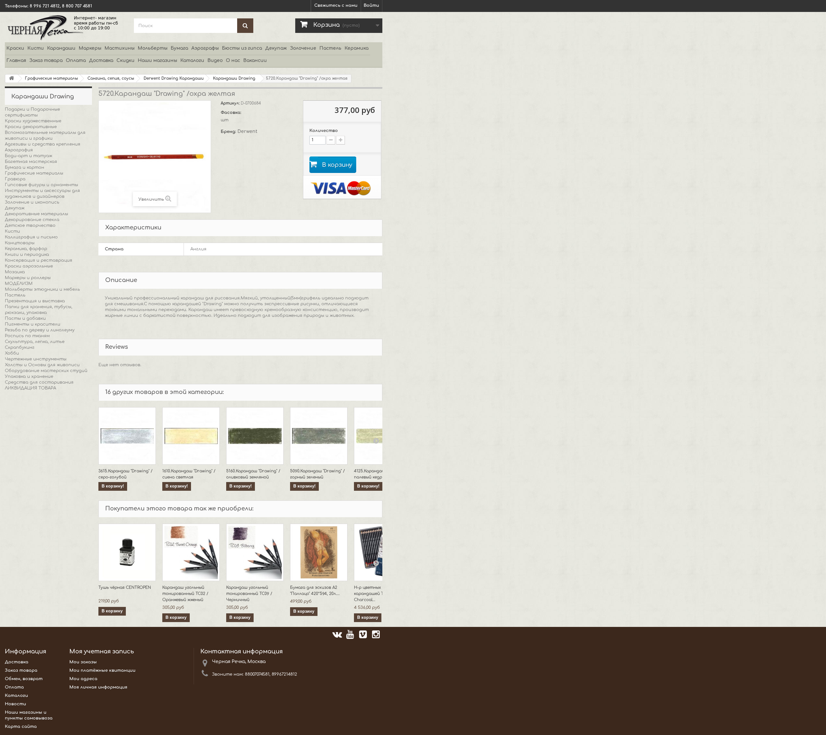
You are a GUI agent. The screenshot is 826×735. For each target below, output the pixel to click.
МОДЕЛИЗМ (19, 283)
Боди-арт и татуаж (28, 156)
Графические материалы (34, 173)
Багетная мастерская (31, 161)
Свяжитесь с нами (336, 5)
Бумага (179, 48)
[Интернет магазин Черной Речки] (64, 27)
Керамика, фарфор (26, 249)
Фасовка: (232, 112)
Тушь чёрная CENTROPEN (124, 587)
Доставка (101, 60)
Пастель (330, 48)
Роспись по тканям (27, 336)
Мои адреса (83, 679)
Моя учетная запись (101, 651)
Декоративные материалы (36, 214)
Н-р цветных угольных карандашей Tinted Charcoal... (377, 593)
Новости (15, 704)
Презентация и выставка (35, 301)
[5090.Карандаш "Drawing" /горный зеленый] (319, 436)
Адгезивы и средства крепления (42, 144)
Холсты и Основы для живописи (42, 365)
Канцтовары (20, 243)
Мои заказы (83, 662)
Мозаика (15, 272)
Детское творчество (30, 225)
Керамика (356, 48)
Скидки (125, 60)
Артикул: (231, 103)
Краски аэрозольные (29, 266)
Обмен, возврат (24, 679)
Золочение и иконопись (32, 202)
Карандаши (61, 48)
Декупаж (276, 48)
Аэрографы (205, 48)
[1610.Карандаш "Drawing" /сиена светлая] (191, 436)
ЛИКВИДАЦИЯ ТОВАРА (30, 388)
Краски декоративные (31, 127)
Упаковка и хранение (29, 376)
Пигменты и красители (32, 324)
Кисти (35, 48)
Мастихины (120, 48)
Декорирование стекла (32, 219)
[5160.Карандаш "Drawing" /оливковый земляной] (255, 436)
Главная (16, 60)
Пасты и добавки (25, 318)
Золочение (303, 48)
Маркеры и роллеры (28, 278)
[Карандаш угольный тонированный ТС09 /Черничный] (255, 552)
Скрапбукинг (20, 347)
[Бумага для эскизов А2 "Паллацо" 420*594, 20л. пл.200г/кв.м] (319, 552)
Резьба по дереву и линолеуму (40, 330)
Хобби (12, 353)
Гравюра (15, 179)
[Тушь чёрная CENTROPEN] (127, 552)
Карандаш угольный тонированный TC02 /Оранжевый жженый (185, 593)
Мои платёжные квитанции (102, 670)
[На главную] (11, 79)
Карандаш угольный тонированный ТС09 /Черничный (249, 593)
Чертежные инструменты (35, 359)
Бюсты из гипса (242, 48)
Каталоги (192, 60)
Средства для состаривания (39, 382)
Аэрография (19, 150)
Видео (215, 60)
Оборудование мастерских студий (46, 370)
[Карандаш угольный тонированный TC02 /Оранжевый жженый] (191, 552)
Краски (15, 48)
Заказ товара (46, 60)
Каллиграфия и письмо (31, 237)
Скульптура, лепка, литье (35, 341)
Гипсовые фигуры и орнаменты (41, 185)
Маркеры (90, 48)
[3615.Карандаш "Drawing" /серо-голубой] (127, 436)
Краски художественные (33, 121)
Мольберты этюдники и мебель (42, 289)
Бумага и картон (24, 167)
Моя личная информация (98, 687)
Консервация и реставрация (38, 260)
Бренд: (229, 131)
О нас (233, 60)
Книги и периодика (27, 254)
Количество (323, 130)
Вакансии (255, 60)
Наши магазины (157, 60)
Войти (371, 5)
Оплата (76, 60)
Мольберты (152, 48)
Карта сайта (21, 726)
